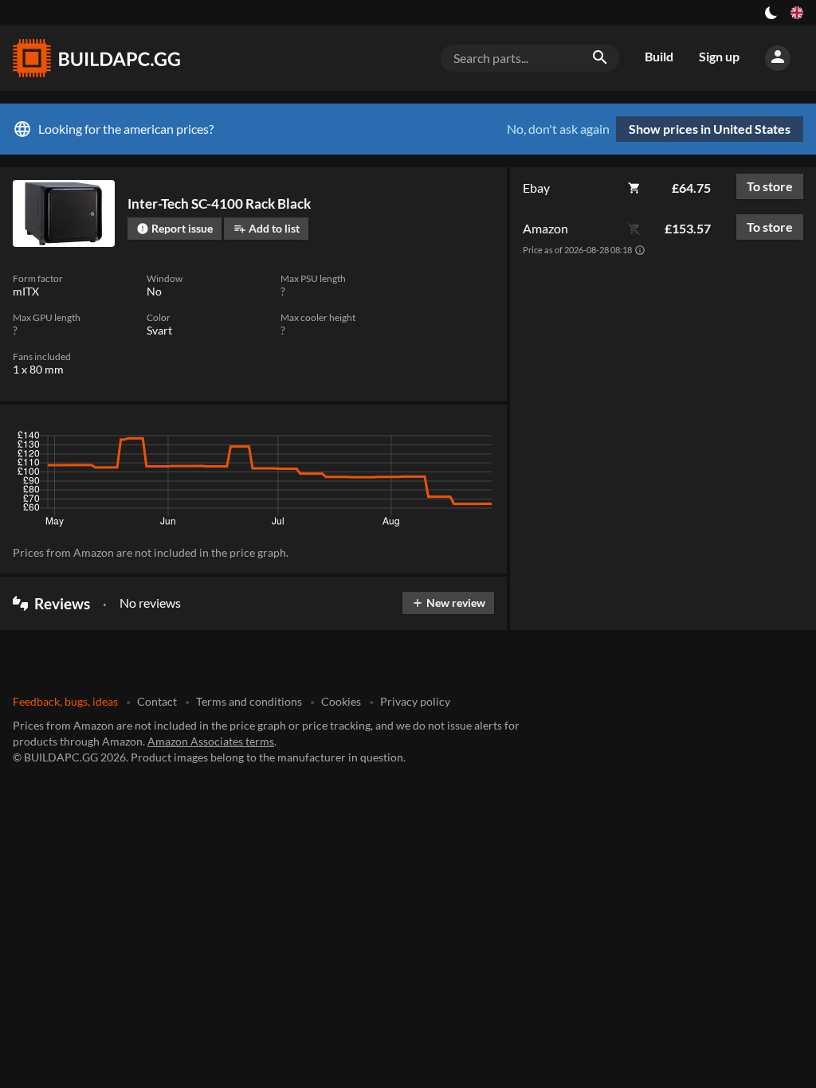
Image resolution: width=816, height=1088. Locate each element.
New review (448, 602)
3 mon (337, 439)
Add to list (266, 228)
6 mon (384, 439)
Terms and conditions (249, 701)
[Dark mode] (771, 12)
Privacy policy (415, 701)
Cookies (341, 701)
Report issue (174, 228)
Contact (157, 701)
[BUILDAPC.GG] (95, 58)
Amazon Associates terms (210, 741)
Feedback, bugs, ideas (65, 701)
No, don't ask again (558, 129)
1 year (432, 439)
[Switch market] (796, 12)
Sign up (719, 56)
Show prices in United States (709, 128)
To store (770, 186)
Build (659, 56)
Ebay (536, 187)
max (476, 439)
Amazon (545, 228)
